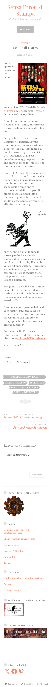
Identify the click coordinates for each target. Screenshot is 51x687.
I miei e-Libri (10, 557)
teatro (26, 43)
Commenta (37, 475)
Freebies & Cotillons (14, 551)
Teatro (7, 563)
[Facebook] (14, 671)
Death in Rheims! (12, 590)
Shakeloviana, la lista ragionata (19, 539)
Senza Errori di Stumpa (25, 10)
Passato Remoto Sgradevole (30, 426)
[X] (7, 671)
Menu (27, 29)
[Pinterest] (21, 671)
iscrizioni (37, 383)
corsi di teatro (15, 383)
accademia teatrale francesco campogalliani (24, 377)
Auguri (7, 584)
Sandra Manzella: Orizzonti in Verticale (24, 578)
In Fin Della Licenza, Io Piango (23, 416)
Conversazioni (11, 545)
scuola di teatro (26, 392)
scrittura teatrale (24, 387)
